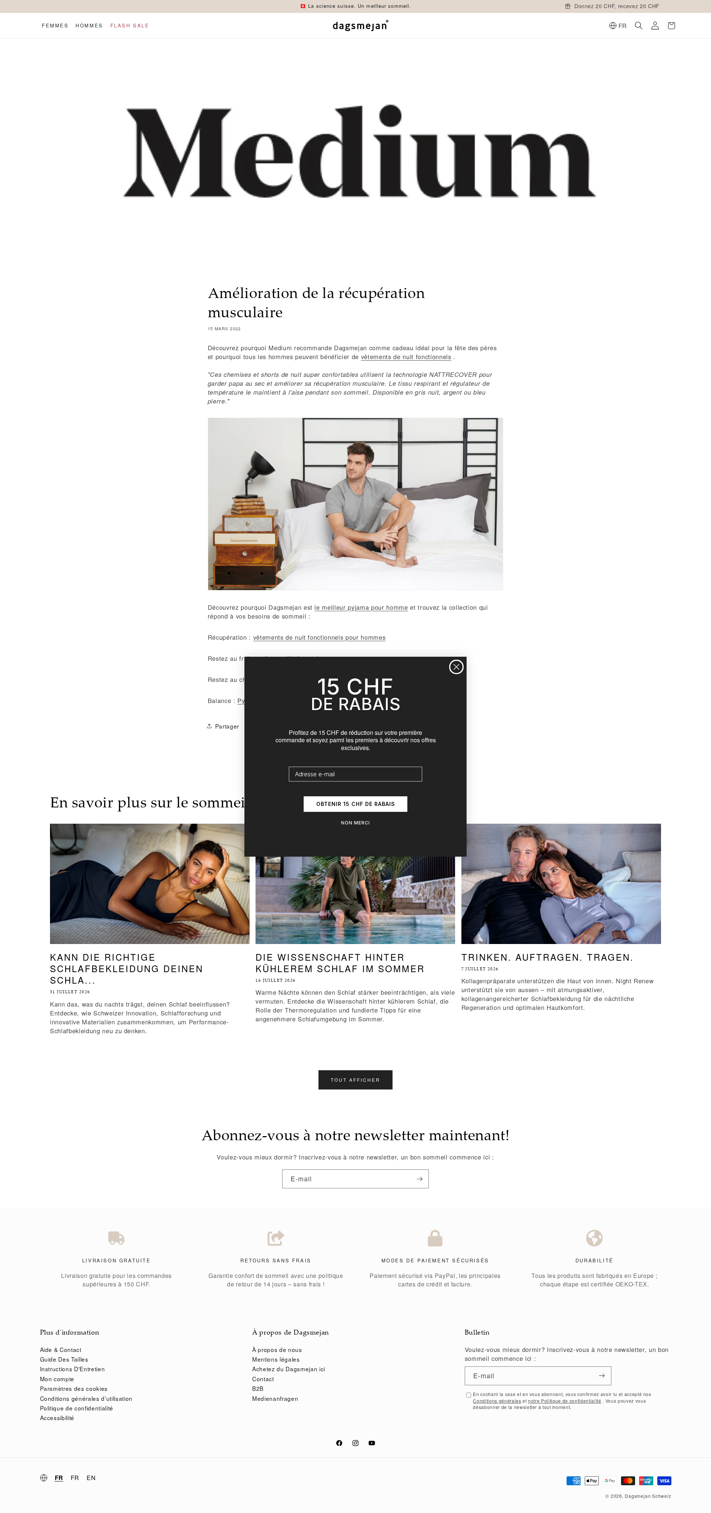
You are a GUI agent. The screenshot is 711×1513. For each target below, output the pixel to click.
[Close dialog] (456, 666)
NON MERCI (355, 823)
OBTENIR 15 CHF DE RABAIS (355, 804)
